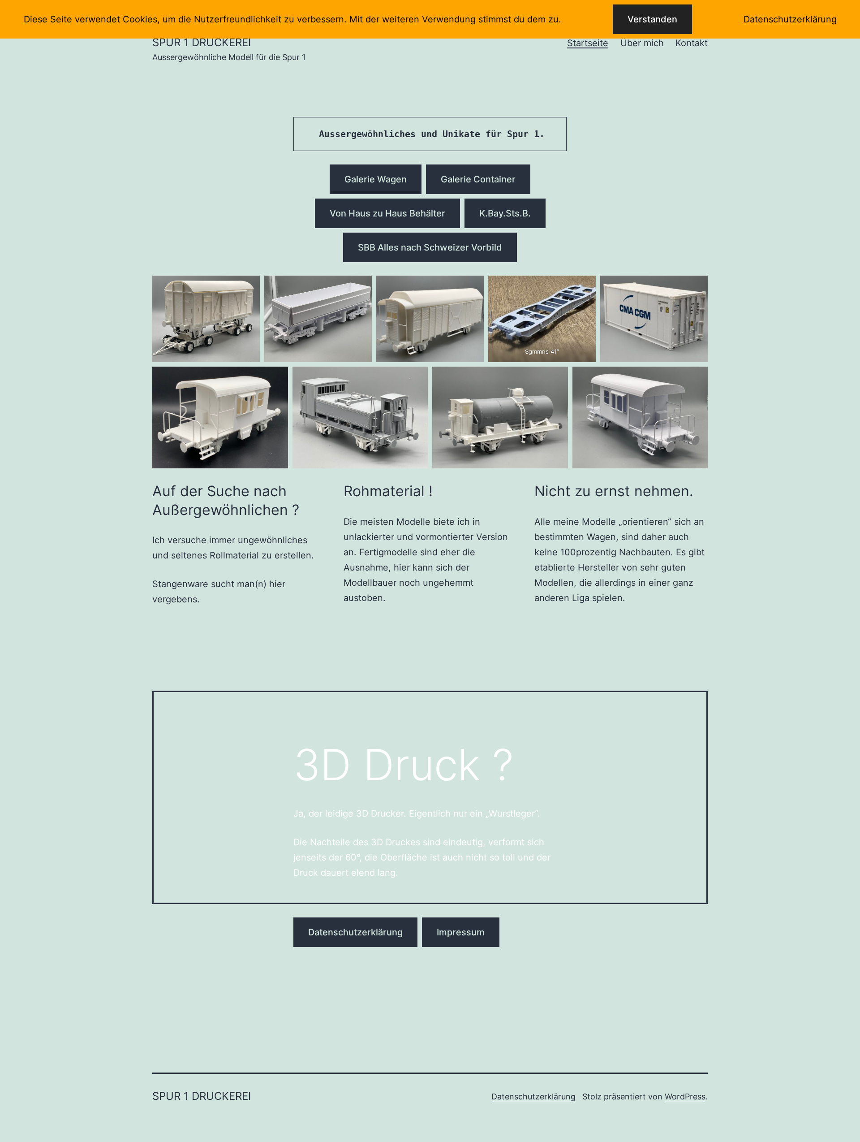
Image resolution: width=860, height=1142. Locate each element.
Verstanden (652, 19)
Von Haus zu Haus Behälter (387, 213)
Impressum (461, 932)
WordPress (685, 1096)
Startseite (587, 43)
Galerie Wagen (375, 179)
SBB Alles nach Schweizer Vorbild (430, 247)
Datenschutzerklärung (355, 932)
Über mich (642, 43)
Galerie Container (478, 179)
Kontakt (691, 43)
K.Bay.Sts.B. (505, 213)
